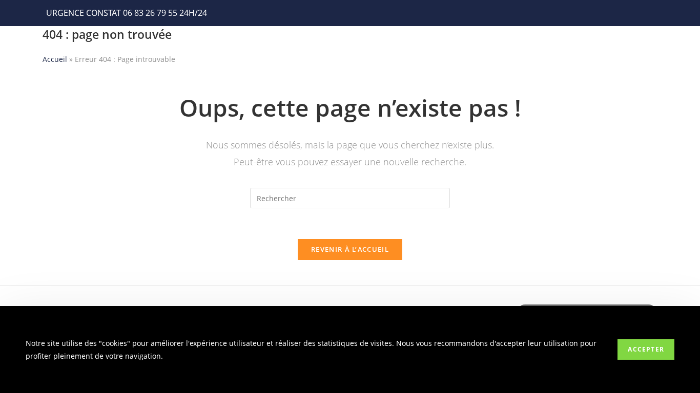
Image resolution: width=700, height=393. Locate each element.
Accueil (55, 59)
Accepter (646, 349)
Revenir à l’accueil (350, 249)
